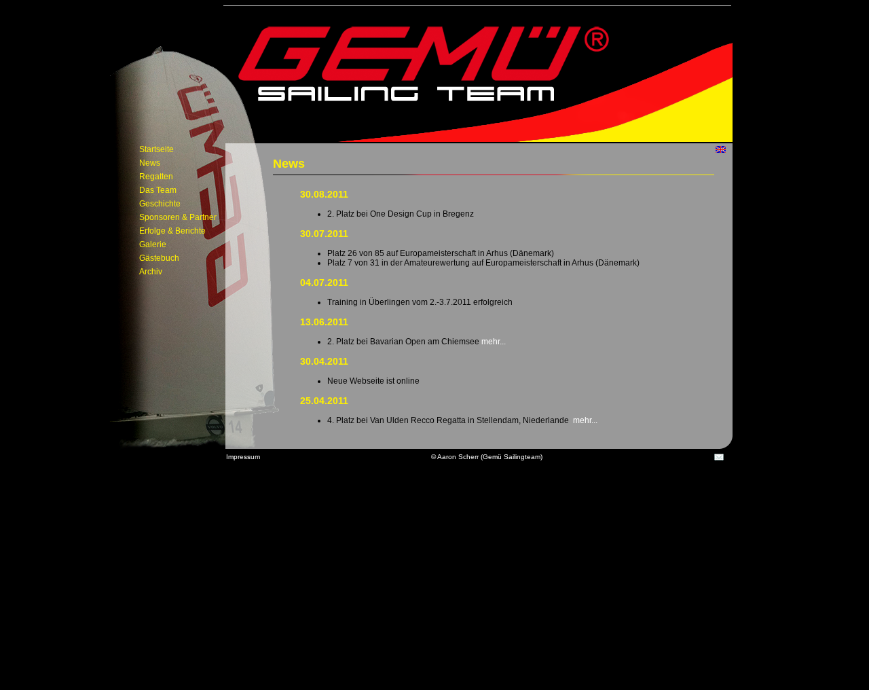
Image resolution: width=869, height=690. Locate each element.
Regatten (156, 176)
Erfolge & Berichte (172, 231)
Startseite (156, 149)
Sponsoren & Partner (178, 217)
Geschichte (160, 203)
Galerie (152, 244)
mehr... (492, 341)
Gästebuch (159, 258)
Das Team (158, 190)
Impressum (243, 456)
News (149, 163)
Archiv (150, 271)
